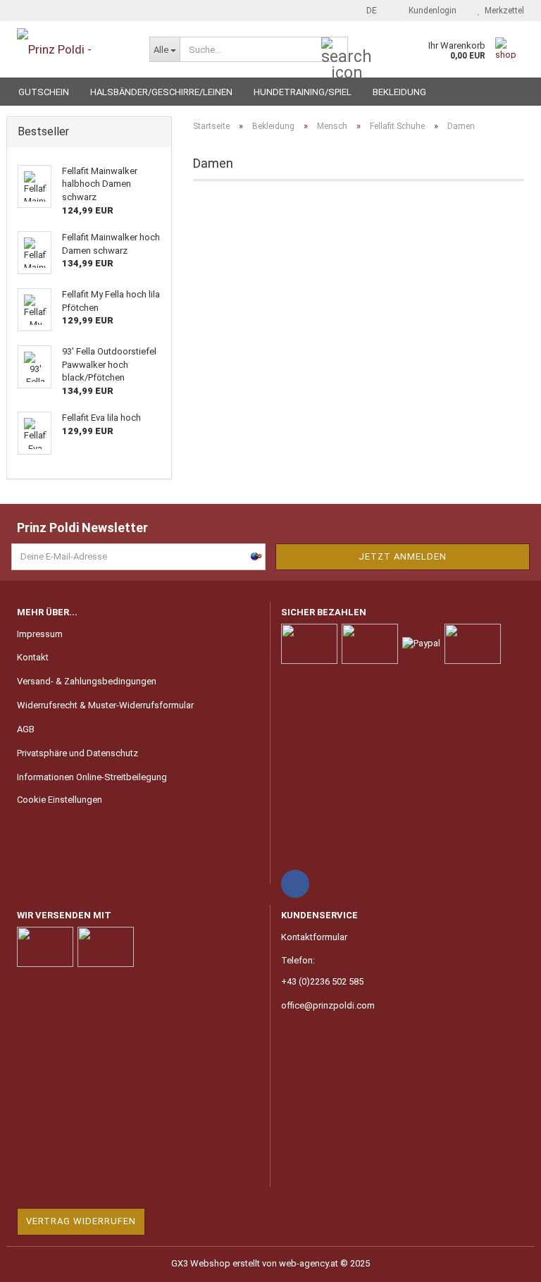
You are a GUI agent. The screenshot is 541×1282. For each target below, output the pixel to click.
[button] (367, 10)
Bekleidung (399, 92)
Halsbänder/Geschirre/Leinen (161, 92)
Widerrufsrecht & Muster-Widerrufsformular (105, 705)
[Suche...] (334, 50)
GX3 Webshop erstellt (215, 1263)
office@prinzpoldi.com (328, 1005)
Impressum (40, 634)
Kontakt (33, 657)
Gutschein (43, 92)
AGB (26, 729)
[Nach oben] (502, 1260)
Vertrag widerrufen (81, 1221)
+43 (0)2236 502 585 (322, 981)
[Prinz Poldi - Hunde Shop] (72, 49)
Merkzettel (502, 11)
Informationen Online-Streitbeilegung (92, 777)
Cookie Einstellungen (59, 799)
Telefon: (298, 960)
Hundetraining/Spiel (303, 92)
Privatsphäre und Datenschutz (77, 753)
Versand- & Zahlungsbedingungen (86, 681)
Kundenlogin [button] (430, 11)
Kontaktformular (314, 937)
